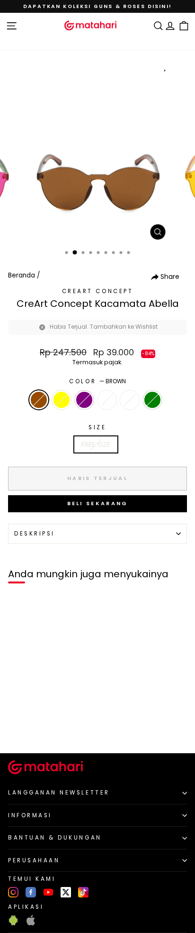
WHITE (107, 399)
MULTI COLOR (129, 399)
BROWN (38, 399)
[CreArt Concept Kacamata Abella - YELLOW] (29, 730)
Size (97, 427)
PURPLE (84, 399)
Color (97, 381)
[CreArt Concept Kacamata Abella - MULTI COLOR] (61, 730)
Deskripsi (34, 533)
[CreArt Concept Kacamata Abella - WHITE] (50, 730)
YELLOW (61, 399)
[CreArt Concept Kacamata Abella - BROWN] (18, 730)
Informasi (30, 815)
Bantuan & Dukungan (55, 837)
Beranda (21, 275)
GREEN (152, 399)
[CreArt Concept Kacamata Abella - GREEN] (72, 730)
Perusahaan (34, 860)
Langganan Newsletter (59, 792)
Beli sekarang (97, 503)
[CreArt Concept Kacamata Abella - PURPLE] (40, 730)
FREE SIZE (95, 444)
